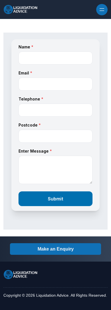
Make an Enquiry (56, 249)
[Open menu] (102, 9)
